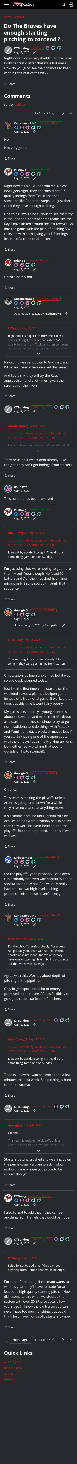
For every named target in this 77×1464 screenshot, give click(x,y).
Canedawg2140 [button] (25, 123)
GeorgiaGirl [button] (22, 610)
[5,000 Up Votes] (39, 128)
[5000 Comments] (33, 303)
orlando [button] (19, 261)
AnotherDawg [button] (24, 299)
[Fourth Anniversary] (22, 615)
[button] (8, 50)
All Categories (13, 1362)
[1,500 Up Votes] (33, 265)
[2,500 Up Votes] (39, 174)
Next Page (20, 1340)
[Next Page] (63, 113)
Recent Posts (13, 1368)
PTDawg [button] (20, 170)
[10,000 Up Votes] (39, 303)
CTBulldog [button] (21, 48)
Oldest (21, 105)
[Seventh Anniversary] (27, 303)
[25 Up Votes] (59, 48)
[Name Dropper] (47, 48)
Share (9, 84)
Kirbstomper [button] (23, 858)
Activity (9, 1374)
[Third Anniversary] (27, 128)
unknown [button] (21, 487)
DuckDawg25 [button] (17, 533)
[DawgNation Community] (22, 4)
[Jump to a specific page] (69, 113)
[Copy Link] (34, 52)
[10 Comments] (53, 48)
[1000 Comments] (33, 128)
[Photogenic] (16, 128)
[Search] (63, 4)
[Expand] (38, 353)
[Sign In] (71, 4)
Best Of (9, 1379)
